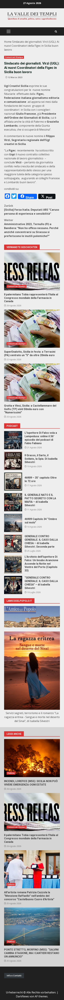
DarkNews (22, 996)
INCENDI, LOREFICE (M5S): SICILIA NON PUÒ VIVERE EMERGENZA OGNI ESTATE (32, 758)
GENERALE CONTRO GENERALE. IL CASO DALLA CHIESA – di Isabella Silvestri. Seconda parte (13, 544)
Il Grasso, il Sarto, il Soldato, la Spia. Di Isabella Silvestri (13, 461)
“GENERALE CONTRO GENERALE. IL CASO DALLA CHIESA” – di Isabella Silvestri (13, 585)
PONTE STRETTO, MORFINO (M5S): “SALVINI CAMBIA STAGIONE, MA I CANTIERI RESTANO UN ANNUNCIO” (32, 926)
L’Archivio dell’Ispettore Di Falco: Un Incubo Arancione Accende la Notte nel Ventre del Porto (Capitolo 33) (13, 564)
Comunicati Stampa (14, 57)
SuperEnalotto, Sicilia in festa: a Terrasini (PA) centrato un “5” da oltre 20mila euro (32, 329)
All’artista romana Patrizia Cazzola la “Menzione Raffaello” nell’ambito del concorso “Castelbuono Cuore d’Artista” (32, 869)
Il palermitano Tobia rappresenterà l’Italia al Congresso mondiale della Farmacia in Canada (32, 271)
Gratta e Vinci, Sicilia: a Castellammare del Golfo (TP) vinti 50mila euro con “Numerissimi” (32, 383)
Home (7, 42)
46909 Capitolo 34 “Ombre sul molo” (13, 523)
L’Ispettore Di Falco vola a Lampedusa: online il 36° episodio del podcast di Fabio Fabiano (13, 440)
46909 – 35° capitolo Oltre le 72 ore (13, 481)
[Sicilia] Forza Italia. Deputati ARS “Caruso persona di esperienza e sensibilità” (31, 209)
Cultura (11, 884)
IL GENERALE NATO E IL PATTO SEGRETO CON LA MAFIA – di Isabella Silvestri (13, 502)
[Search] (56, 31)
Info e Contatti (14, 975)
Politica (11, 773)
